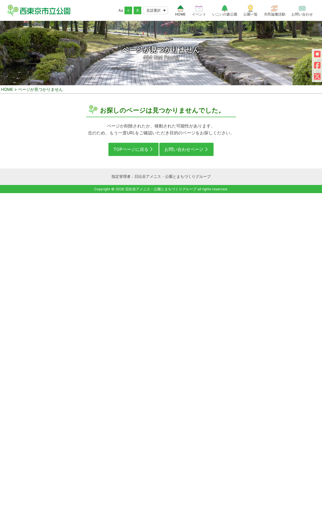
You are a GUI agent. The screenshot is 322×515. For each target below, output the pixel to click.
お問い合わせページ (183, 149)
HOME (7, 89)
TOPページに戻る (131, 149)
